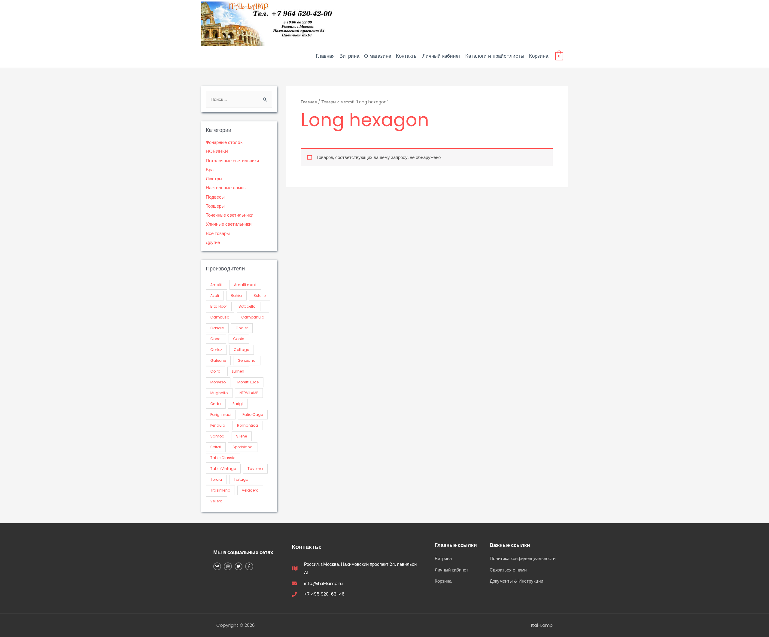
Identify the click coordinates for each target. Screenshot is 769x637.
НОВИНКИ (217, 151)
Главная (325, 55)
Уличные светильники (228, 224)
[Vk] (217, 566)
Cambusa (219, 317)
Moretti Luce (248, 382)
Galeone (218, 360)
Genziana (247, 360)
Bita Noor (218, 306)
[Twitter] (238, 566)
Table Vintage (223, 468)
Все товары (218, 233)
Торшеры (215, 206)
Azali (214, 295)
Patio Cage (252, 414)
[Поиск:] (239, 99)
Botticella (247, 306)
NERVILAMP (248, 392)
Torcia (216, 479)
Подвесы (215, 197)
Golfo (215, 371)
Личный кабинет (441, 55)
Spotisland (243, 447)
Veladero (250, 490)
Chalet (242, 328)
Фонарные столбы (225, 142)
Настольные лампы (226, 187)
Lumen (238, 371)
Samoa (217, 436)
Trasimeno (220, 490)
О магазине (377, 55)
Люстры (214, 178)
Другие (213, 242)
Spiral (215, 447)
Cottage (241, 349)
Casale (217, 328)
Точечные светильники (229, 215)
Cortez (216, 349)
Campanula (252, 317)
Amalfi (216, 284)
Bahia (236, 295)
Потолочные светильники (232, 160)
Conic (238, 338)
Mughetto (219, 392)
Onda (215, 403)
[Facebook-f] (249, 566)
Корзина (538, 55)
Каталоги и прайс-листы (494, 55)
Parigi (238, 403)
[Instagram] (228, 566)
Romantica (247, 425)
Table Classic (223, 457)
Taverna (255, 468)
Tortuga (241, 479)
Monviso (218, 382)
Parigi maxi (220, 414)
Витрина (349, 55)
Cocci (215, 338)
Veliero (216, 501)
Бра (210, 169)
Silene (241, 436)
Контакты (407, 55)
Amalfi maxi (245, 284)
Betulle (260, 295)
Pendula (217, 425)
